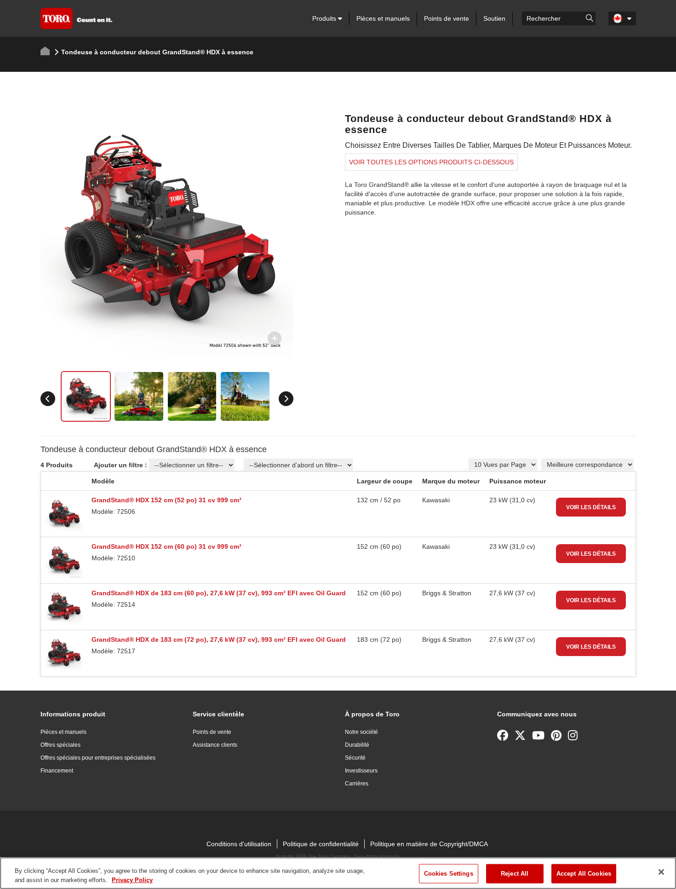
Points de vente (446, 18)
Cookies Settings (448, 873)
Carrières (356, 783)
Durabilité (357, 745)
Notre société (361, 732)
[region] (338, 873)
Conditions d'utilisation (238, 844)
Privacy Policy (132, 879)
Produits (325, 18)
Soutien (494, 18)
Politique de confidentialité (321, 844)
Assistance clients (215, 745)
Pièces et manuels (383, 18)
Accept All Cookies (583, 873)
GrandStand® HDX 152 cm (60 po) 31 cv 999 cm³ (166, 546)
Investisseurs (361, 770)
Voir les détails (591, 507)
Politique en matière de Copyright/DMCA (429, 844)
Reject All (514, 873)
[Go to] (589, 17)
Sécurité (355, 758)
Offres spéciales (60, 745)
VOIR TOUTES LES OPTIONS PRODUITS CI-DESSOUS (431, 162)
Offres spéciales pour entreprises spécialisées (97, 758)
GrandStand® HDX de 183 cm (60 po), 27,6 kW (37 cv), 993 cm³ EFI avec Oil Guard (219, 593)
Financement (56, 770)
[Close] (661, 872)
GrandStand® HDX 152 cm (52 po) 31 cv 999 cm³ (166, 500)
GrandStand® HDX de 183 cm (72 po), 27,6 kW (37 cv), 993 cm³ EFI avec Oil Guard (219, 639)
